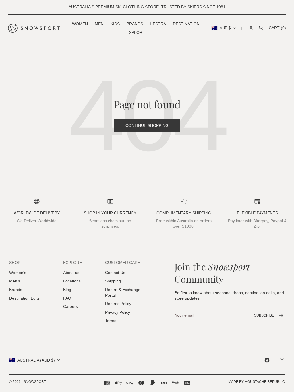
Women (80, 24)
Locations (72, 281)
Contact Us (115, 272)
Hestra (158, 24)
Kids (115, 24)
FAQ (67, 298)
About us (71, 272)
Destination (186, 24)
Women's (17, 272)
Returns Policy (118, 303)
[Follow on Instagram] (282, 360)
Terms (110, 320)
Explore (135, 32)
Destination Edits (24, 298)
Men (99, 24)
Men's (14, 281)
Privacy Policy (117, 312)
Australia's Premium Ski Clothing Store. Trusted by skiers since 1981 (147, 7)
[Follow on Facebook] (267, 360)
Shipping (113, 281)
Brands (135, 24)
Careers (70, 306)
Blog (67, 289)
